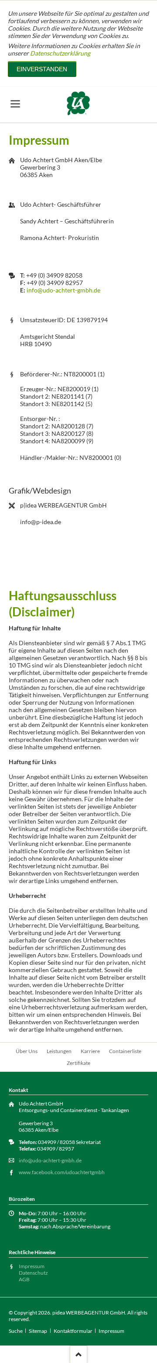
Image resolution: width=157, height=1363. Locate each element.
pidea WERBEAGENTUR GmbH (88, 1312)
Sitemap (38, 1331)
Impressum (31, 1266)
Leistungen (59, 1051)
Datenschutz (33, 1272)
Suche (16, 1331)
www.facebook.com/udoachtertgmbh (62, 1172)
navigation (15, 103)
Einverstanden (42, 69)
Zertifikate (78, 1063)
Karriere (90, 1051)
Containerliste (125, 1051)
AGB (24, 1279)
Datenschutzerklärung (60, 53)
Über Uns (27, 1051)
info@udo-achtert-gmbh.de (63, 290)
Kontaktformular (73, 1331)
